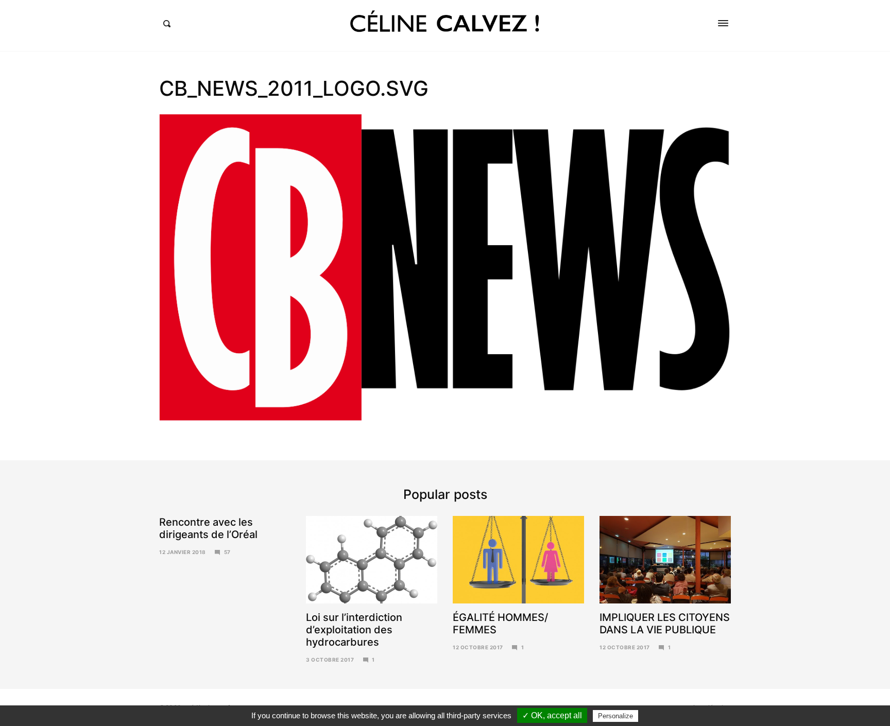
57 (227, 552)
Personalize (615, 716)
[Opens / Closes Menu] (723, 23)
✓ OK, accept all (552, 715)
